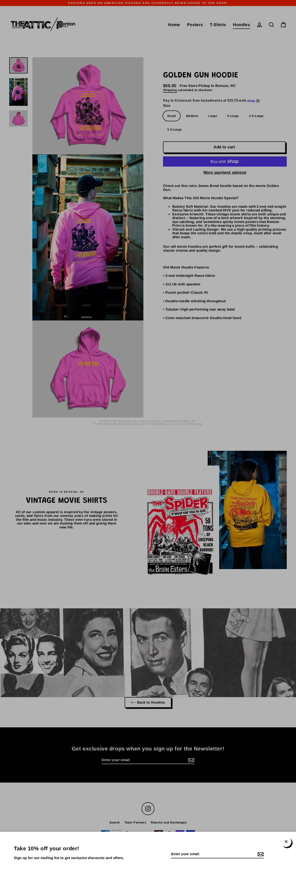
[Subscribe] (260, 854)
